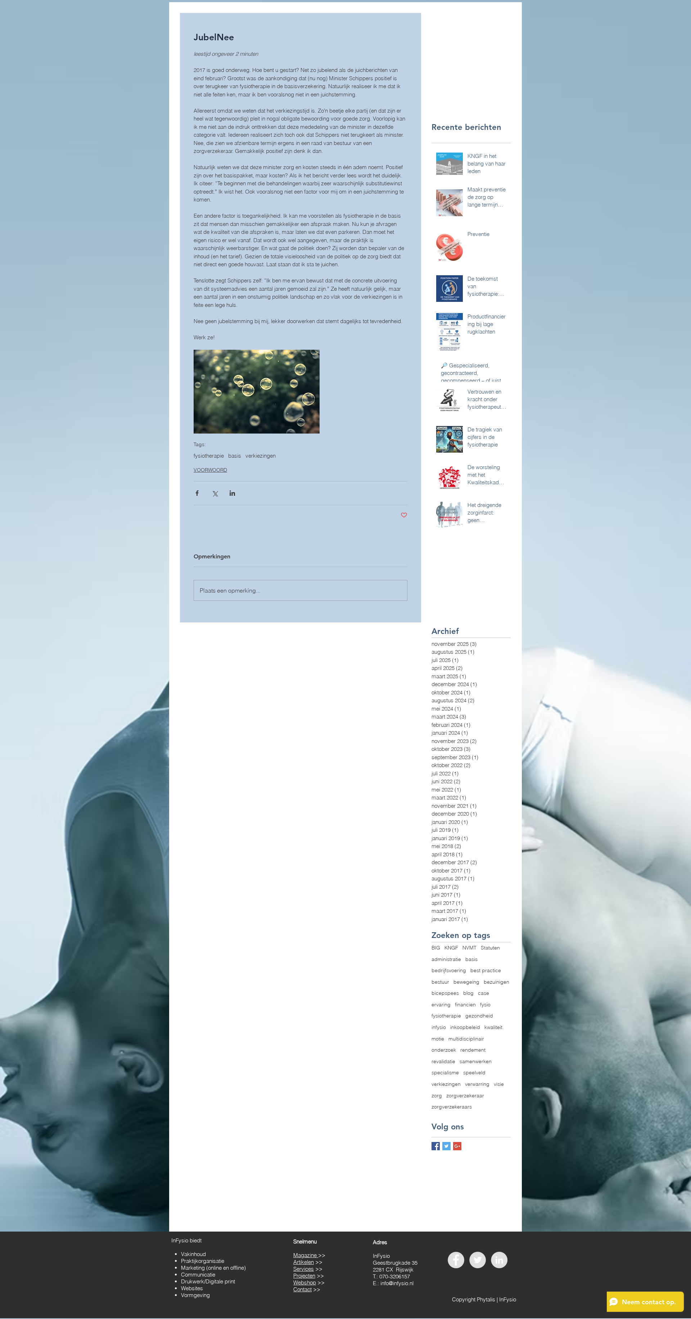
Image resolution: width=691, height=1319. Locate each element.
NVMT (469, 947)
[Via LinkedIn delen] (232, 493)
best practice (485, 970)
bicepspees (445, 993)
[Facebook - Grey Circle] (456, 1260)
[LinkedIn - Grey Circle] (499, 1260)
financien (465, 1004)
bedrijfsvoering (449, 970)
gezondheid (479, 1015)
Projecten (304, 1275)
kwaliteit (493, 1027)
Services (303, 1268)
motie (438, 1038)
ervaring (441, 1004)
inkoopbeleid (465, 1027)
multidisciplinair (466, 1038)
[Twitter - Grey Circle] (477, 1260)
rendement (472, 1050)
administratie (446, 959)
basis (234, 456)
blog (468, 993)
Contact (302, 1289)
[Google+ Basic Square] (457, 1146)
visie (499, 1084)
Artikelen (303, 1262)
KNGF (451, 947)
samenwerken (476, 1061)
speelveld (474, 1072)
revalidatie (443, 1061)
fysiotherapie (209, 456)
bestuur (440, 982)
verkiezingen (260, 456)
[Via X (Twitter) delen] (214, 493)
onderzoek (444, 1050)
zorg (437, 1095)
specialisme (445, 1072)
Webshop (304, 1282)
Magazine (305, 1255)
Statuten (490, 947)
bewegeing (466, 982)
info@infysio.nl (397, 1283)
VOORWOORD (210, 470)
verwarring (477, 1084)
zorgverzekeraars (452, 1106)
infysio (439, 1027)
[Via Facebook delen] (197, 493)
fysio (485, 1004)
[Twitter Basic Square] (446, 1146)
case (483, 993)
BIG (436, 947)
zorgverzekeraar (465, 1095)
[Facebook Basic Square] (436, 1146)
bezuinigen (496, 982)
